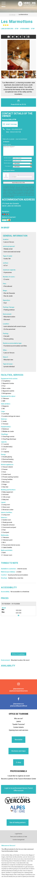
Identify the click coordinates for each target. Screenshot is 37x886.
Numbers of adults (8, 157)
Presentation (13, 37)
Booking (16, 37)
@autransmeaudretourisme (18, 691)
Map (24, 37)
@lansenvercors (18, 689)
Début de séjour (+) (8, 163)
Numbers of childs (8, 160)
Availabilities (28, 37)
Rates (20, 37)
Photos (9, 37)
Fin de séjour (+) (8, 166)
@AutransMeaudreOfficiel (18, 706)
